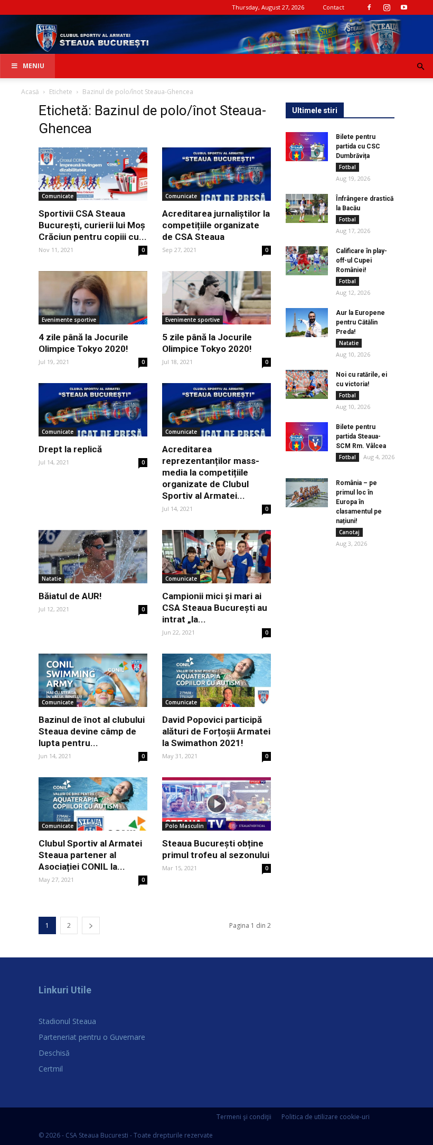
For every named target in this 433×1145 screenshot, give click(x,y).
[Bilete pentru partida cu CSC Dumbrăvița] (307, 146)
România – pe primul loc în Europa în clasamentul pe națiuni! (359, 502)
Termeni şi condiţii (243, 1116)
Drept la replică (70, 449)
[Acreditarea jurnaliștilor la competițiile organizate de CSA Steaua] (216, 174)
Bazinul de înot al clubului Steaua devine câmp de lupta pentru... (92, 731)
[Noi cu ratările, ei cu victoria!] (307, 384)
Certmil (51, 1069)
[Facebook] (369, 7)
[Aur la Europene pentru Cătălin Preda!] (307, 322)
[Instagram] (386, 7)
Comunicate (57, 196)
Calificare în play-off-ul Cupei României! (361, 260)
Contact (333, 7)
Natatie (51, 578)
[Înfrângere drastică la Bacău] (307, 208)
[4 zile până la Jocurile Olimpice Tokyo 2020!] (93, 297)
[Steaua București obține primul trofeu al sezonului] (216, 804)
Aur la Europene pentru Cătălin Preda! (360, 322)
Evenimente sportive (69, 319)
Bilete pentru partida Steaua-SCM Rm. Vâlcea (361, 436)
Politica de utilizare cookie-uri (325, 1116)
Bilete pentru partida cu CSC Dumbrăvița (358, 146)
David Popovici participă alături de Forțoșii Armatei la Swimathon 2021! (216, 731)
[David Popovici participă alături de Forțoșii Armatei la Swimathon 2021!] (216, 680)
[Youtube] (404, 7)
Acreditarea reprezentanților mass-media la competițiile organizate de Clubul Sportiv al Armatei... (210, 472)
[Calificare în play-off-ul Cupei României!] (307, 260)
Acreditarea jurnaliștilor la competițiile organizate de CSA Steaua (216, 225)
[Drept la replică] (93, 409)
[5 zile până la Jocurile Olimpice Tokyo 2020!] (216, 297)
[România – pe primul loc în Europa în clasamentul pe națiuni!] (307, 492)
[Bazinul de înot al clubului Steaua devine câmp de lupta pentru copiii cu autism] (93, 680)
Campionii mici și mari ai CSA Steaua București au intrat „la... (214, 608)
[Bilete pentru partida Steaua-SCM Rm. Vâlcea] (307, 436)
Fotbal (347, 167)
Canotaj (349, 532)
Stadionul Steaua (67, 1021)
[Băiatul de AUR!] (93, 556)
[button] (420, 67)
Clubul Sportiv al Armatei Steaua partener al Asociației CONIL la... (90, 855)
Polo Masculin (184, 826)
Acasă (30, 91)
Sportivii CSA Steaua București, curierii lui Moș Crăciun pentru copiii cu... (93, 225)
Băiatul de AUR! (70, 596)
